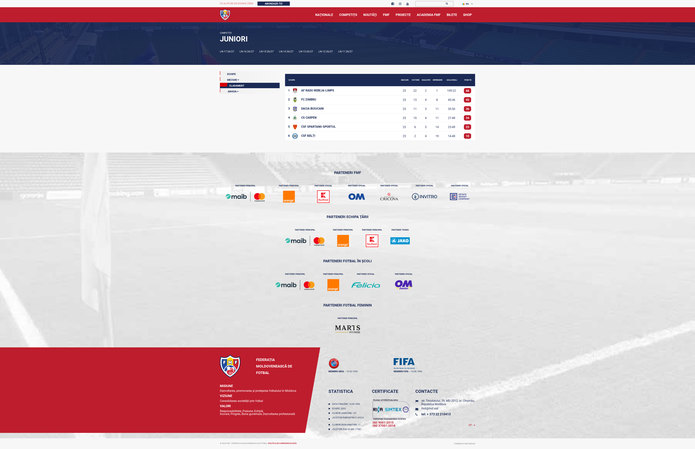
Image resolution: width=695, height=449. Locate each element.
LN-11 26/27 (345, 51)
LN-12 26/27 (326, 51)
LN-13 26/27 (306, 51)
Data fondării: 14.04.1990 (346, 404)
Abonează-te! (274, 3)
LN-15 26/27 (266, 51)
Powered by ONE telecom (464, 444)
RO (467, 4)
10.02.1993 (352, 371)
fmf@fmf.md (429, 408)
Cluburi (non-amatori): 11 (347, 424)
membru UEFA (336, 371)
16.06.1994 (416, 371)
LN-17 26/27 (227, 51)
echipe (231, 74)
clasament (236, 85)
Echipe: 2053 (339, 408)
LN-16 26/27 (247, 51)
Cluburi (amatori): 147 (345, 413)
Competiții (225, 33)
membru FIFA (401, 371)
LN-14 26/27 (286, 51)
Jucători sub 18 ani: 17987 (347, 429)
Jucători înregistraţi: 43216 (348, 418)
